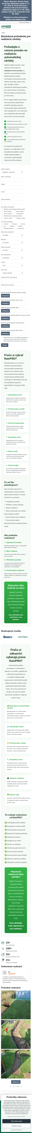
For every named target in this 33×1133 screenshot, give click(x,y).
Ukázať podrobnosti (16, 1130)
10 (18, 1086)
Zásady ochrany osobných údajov (16, 1116)
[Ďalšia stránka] (21, 1086)
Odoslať (5, 345)
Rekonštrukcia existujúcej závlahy (13, 216)
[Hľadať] (21, 27)
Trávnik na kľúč (8, 218)
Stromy (23, 224)
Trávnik (6, 224)
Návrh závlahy (7, 211)
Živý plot (14, 224)
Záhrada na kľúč (20, 218)
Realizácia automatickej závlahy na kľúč (14, 209)
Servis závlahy (19, 211)
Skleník (20, 226)
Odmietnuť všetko (16, 1126)
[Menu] (29, 27)
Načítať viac (16, 1082)
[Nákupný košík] (25, 27)
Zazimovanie (19, 213)
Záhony (12, 226)
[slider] (11, 974)
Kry (5, 226)
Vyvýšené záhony (8, 228)
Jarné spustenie (8, 213)
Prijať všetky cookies (16, 1121)
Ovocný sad (20, 228)
